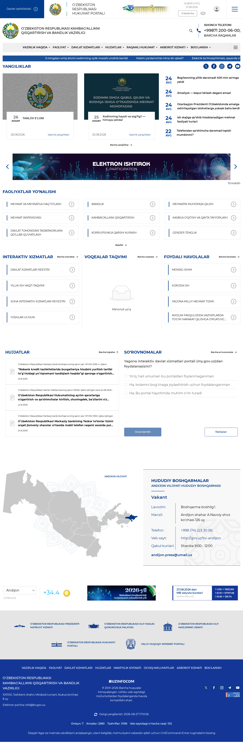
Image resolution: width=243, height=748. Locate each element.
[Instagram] (221, 66)
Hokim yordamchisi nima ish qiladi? (125, 58)
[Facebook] (214, 66)
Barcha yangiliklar (119, 145)
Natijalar (221, 431)
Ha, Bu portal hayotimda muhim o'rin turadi (165, 393)
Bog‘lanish (199, 47)
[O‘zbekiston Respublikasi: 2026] (121, 593)
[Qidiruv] (190, 30)
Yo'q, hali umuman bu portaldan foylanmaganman (171, 376)
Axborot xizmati (172, 47)
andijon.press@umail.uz (171, 555)
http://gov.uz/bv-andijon (201, 538)
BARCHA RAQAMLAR (220, 35)
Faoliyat (59, 47)
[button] (234, 9)
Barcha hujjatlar (107, 352)
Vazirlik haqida (35, 47)
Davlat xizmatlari (85, 47)
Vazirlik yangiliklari (58, 134)
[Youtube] (237, 66)
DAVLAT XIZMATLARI (78, 667)
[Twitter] (206, 66)
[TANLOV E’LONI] (40, 96)
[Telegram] (229, 66)
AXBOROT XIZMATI (189, 667)
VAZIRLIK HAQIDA (34, 667)
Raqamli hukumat (141, 47)
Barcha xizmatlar (66, 257)
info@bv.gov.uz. (35, 705)
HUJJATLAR (113, 47)
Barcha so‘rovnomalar (222, 352)
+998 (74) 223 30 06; (197, 530)
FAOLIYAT (55, 667)
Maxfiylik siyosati (127, 667)
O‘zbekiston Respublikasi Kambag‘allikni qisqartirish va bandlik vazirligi (41, 683)
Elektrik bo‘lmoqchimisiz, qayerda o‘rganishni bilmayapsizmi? (198, 58)
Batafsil (119, 245)
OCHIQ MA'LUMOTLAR (159, 667)
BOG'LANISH (213, 667)
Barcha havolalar (227, 257)
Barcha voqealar (146, 257)
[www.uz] (233, 694)
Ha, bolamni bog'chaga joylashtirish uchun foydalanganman (179, 385)
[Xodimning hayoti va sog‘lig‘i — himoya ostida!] (121, 96)
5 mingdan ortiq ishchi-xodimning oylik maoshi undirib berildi (52, 58)
